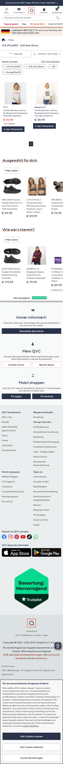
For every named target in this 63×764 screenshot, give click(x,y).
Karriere (37, 505)
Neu (24, 23)
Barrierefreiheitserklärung (45, 491)
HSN (4, 670)
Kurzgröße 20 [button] (13, 72)
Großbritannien (27, 635)
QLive (4, 435)
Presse (5, 440)
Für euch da (7, 501)
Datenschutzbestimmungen (27, 654)
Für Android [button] (46, 396)
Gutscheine (7, 486)
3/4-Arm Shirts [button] (36, 66)
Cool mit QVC (55, 23)
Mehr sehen (11, 170)
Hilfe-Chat (7, 417)
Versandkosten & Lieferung (45, 432)
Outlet (36, 524)
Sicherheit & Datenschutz (45, 446)
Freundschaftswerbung (12, 491)
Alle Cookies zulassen (31, 736)
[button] (6, 11)
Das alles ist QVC (41, 481)
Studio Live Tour (40, 520)
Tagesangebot (11, 23)
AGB (5, 654)
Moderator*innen (41, 510)
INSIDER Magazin (10, 476)
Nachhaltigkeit (40, 486)
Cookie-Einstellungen (31, 757)
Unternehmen (39, 476)
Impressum (41, 658)
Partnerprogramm (10, 496)
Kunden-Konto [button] (16, 364)
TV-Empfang (39, 515)
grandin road (49, 670)
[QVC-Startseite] (3, 40)
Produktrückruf (9, 450)
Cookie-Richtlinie (30, 726)
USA (17, 635)
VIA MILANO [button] (13, 66)
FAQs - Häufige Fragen (44, 451)
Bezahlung (38, 437)
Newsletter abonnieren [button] (31, 331)
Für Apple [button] (16, 396)
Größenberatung (41, 427)
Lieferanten (7, 445)
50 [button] (53, 66)
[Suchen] (58, 17)
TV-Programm (8, 481)
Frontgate (26, 670)
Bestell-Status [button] (46, 364)
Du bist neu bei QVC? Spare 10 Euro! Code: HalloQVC (30, 2)
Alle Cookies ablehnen (31, 747)
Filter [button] (17, 54)
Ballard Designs (14, 670)
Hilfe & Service (40, 456)
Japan (45, 635)
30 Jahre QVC (37, 23)
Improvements (7, 674)
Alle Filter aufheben (50, 61)
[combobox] (28, 18)
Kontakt (5, 422)
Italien (38, 635)
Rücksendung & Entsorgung (46, 442)
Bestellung (38, 417)
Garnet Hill (37, 670)
